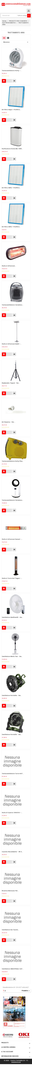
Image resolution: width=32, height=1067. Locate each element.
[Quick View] (14, 81)
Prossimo (26, 991)
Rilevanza (16, 42)
